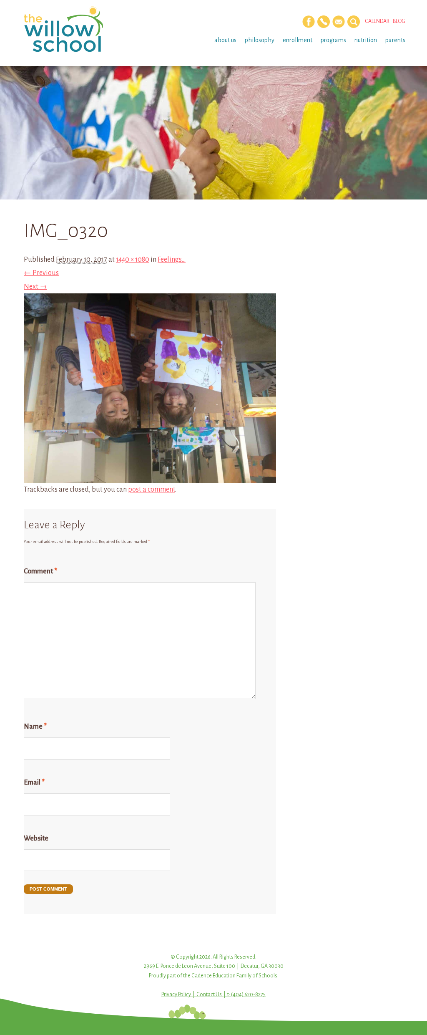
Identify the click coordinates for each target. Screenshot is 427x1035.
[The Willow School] (66, 29)
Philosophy (259, 40)
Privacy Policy (176, 994)
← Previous (41, 273)
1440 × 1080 (132, 259)
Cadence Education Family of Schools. (235, 976)
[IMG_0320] (150, 476)
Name (35, 726)
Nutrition (365, 40)
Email (34, 782)
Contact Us (209, 994)
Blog (399, 21)
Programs (333, 40)
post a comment (151, 489)
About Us (225, 40)
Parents (395, 40)
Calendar (377, 21)
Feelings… (172, 259)
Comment (40, 571)
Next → (35, 286)
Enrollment (297, 40)
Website (36, 838)
